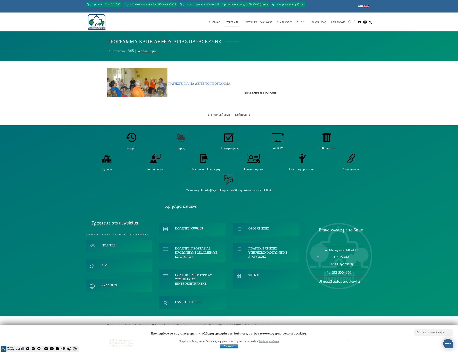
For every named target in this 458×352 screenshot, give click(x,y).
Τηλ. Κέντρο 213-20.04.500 (106, 4)
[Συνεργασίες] (351, 158)
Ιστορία (131, 148)
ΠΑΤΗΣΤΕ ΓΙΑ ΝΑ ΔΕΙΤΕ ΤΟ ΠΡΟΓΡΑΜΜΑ (199, 83)
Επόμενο (241, 114)
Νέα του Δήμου (147, 51)
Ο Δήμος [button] (214, 22)
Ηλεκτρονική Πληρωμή (204, 169)
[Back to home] (96, 22)
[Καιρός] (180, 137)
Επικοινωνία (338, 22)
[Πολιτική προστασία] (302, 158)
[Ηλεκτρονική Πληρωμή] (204, 158)
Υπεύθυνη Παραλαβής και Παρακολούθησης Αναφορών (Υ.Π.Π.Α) (229, 190)
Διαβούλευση (155, 169)
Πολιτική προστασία (302, 169)
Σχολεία (107, 169)
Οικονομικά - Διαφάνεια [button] (257, 22)
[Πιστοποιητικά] (253, 158)
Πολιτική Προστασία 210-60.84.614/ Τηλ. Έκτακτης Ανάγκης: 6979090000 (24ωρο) (227, 4)
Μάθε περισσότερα (269, 341)
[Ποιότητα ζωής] (229, 137)
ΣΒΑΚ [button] (301, 22)
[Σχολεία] (107, 158)
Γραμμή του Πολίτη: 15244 (290, 4)
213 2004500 (342, 272)
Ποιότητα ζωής (229, 148)
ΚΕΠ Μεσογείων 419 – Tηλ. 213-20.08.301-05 (153, 4)
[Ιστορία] (131, 137)
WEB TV (278, 148)
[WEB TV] (278, 137)
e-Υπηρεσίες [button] (284, 22)
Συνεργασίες (351, 169)
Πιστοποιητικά (253, 169)
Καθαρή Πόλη (318, 22)
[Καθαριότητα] (327, 137)
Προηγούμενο (220, 114)
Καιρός (180, 148)
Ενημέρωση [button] (231, 22)
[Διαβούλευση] (155, 158)
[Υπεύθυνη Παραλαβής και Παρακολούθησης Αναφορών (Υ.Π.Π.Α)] (229, 179)
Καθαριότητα (326, 148)
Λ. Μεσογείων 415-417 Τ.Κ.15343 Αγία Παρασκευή (341, 257)
